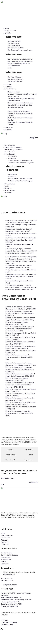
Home (7, 29)
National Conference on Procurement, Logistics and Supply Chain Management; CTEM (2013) (19, 313)
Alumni (7, 186)
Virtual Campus (10, 184)
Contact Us (8, 130)
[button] (5, 620)
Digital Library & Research (13, 150)
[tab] (10, 449)
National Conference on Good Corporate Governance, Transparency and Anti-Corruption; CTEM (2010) (19, 329)
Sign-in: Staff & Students (13, 147)
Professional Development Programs (21, 163)
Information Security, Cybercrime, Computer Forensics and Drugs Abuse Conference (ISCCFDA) (20, 240)
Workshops (12, 158)
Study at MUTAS (10, 31)
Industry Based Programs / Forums (20, 160)
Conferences (12, 156)
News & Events (10, 190)
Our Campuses (10, 145)
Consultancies (9, 152)
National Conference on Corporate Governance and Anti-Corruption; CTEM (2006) (19, 357)
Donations (8, 188)
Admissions (8, 87)
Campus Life (9, 127)
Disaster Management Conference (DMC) (19, 253)
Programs (8, 84)
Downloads (8, 193)
